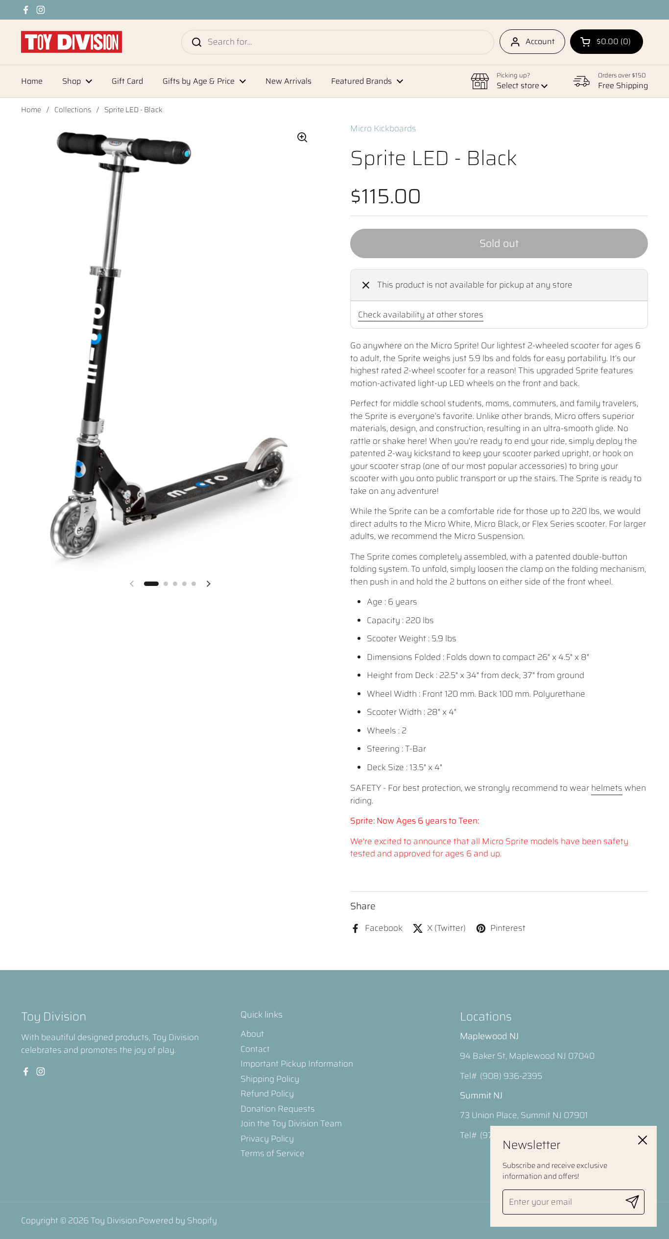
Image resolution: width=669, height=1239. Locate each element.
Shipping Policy (269, 1078)
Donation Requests (277, 1108)
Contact (255, 1049)
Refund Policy (267, 1093)
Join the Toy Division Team (291, 1123)
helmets (606, 787)
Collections (72, 110)
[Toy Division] (71, 42)
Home (31, 110)
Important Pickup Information (296, 1063)
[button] (606, 41)
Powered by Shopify (178, 1220)
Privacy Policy (267, 1138)
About (252, 1033)
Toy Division (114, 1220)
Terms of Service (272, 1153)
